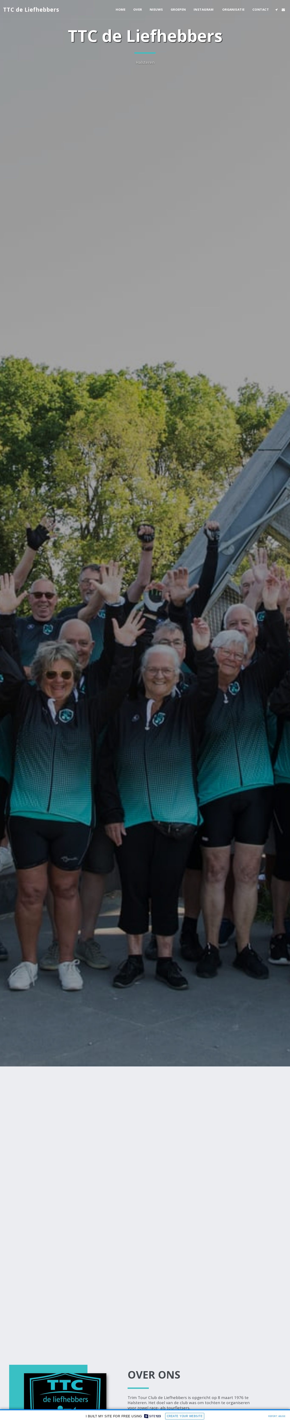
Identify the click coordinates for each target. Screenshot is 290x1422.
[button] (276, 9)
